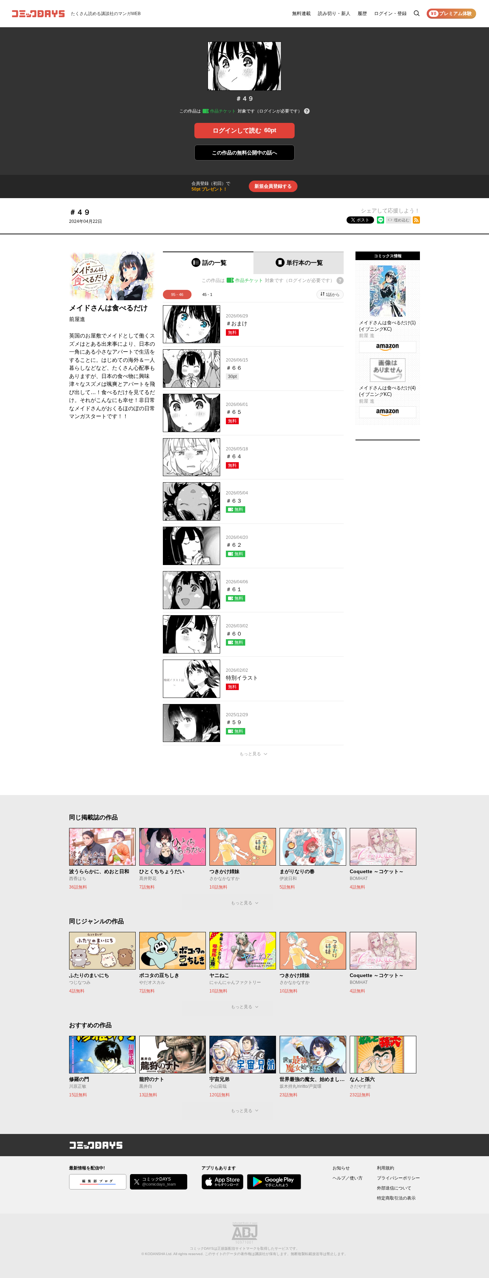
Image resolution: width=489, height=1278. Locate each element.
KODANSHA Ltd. (159, 1254)
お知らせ (341, 1168)
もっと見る (250, 753)
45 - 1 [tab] (207, 294)
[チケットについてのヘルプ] (307, 111)
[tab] (208, 263)
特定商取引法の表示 (396, 1198)
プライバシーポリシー (398, 1178)
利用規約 (385, 1168)
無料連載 (301, 13)
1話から (333, 294)
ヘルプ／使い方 (348, 1178)
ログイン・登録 (390, 13)
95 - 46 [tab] (177, 294)
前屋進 (77, 319)
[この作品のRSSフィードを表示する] (416, 220)
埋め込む (402, 220)
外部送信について (394, 1188)
